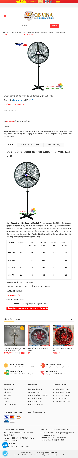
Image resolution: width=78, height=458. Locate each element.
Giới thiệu (25, 455)
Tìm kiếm (54, 26)
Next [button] (74, 319)
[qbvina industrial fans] (39, 1)
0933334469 (50, 433)
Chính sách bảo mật (34, 401)
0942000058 (55, 374)
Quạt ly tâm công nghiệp (61, 395)
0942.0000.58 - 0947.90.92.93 (19, 438)
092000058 (10, 121)
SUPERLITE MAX (26, 282)
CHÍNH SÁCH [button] (32, 384)
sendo (12, 136)
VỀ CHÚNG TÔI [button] (9, 384)
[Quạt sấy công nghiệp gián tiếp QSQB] (39, 335)
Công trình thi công (10, 404)
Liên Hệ (6, 401)
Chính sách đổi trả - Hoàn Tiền (38, 395)
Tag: (7, 131)
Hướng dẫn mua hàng (35, 398)
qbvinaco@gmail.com (11, 440)
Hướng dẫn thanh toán (35, 389)
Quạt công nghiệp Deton (61, 389)
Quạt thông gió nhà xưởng (61, 401)
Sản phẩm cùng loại (12, 319)
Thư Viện (43, 455)
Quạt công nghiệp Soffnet (61, 392)
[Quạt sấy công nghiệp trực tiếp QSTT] (63, 335)
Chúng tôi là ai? (9, 389)
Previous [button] (71, 319)
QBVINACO (53, 453)
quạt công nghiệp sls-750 (60, 131)
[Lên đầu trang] (74, 448)
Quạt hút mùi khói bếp (60, 398)
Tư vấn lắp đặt (52, 455)
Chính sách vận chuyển (35, 404)
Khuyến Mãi (7, 395)
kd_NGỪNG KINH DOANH (16, 131)
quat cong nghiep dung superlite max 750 (38, 131)
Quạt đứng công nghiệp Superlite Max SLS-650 (36, 304)
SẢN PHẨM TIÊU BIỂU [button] (60, 384)
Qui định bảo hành (34, 392)
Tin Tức (6, 398)
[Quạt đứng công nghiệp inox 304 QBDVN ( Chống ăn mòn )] (14, 335)
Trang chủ (16, 455)
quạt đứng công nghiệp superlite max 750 (33, 134)
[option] (14, 341)
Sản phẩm (7, 392)
